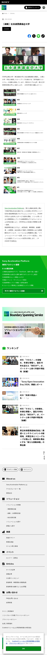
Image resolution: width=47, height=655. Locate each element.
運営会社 (9, 493)
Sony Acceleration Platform (14, 208)
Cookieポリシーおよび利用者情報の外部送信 (16, 627)
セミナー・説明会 (12, 558)
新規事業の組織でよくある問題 (16, 586)
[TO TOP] (44, 455)
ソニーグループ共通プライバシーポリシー (15, 615)
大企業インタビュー (12, 578)
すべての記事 (10, 570)
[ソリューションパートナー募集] (23, 330)
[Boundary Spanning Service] (23, 314)
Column (6, 29)
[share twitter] (34, 36)
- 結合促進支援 (11, 517)
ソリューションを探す (13, 521)
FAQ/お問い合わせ (12, 598)
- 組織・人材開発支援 (13, 513)
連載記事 (9, 574)
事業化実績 (9, 542)
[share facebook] (29, 36)
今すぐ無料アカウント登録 (15, 291)
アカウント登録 (12, 469)
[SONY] (5, 2)
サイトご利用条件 (8, 611)
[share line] (38, 36)
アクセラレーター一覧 (13, 489)
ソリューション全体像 (13, 505)
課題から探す (10, 526)
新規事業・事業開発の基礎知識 (16, 582)
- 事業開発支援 (11, 509)
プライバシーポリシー (9, 619)
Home (5, 13)
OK (23, 649)
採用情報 (9, 602)
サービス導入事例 (12, 546)
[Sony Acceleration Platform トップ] (4, 7)
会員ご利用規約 (7, 623)
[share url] (43, 36)
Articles (12, 13)
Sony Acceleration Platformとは (16, 484)
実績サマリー (10, 538)
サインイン (27, 469)
